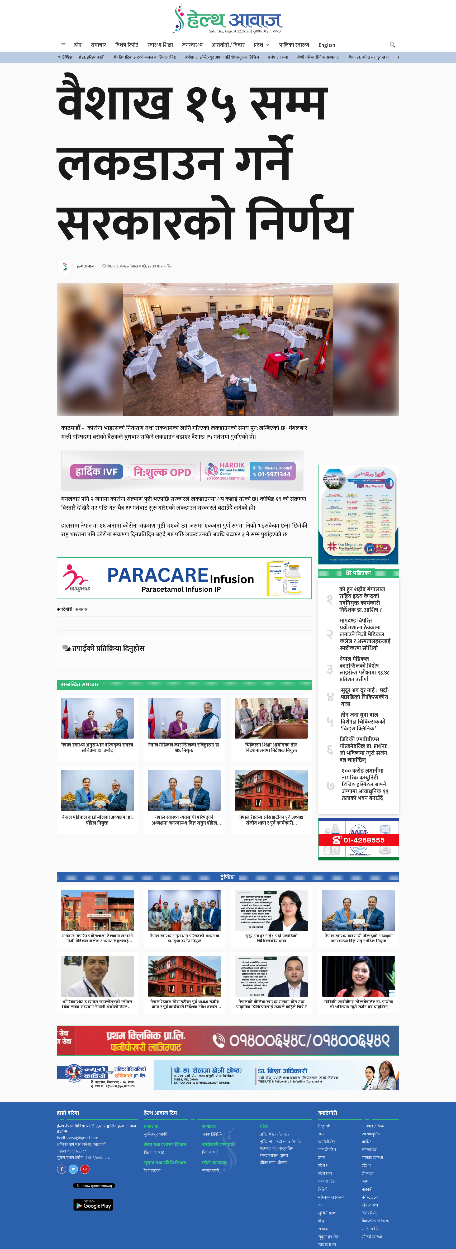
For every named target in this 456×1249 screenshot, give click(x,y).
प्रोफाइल (367, 1173)
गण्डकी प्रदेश (327, 1150)
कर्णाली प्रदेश (327, 1142)
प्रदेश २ (366, 1165)
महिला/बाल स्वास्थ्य (331, 1197)
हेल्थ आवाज (85, 266)
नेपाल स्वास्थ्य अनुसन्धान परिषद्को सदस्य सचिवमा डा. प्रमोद (97, 748)
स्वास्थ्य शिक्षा (160, 45)
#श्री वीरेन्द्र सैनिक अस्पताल (318, 57)
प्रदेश (259, 45)
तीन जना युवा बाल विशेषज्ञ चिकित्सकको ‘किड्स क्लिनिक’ (363, 722)
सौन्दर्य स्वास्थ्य (372, 1237)
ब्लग (365, 1181)
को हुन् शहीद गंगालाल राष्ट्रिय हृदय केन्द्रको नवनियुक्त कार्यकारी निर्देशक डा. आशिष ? (362, 600)
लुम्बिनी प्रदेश (327, 1213)
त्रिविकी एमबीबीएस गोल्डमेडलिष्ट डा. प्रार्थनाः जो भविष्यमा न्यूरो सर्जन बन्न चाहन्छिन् (363, 750)
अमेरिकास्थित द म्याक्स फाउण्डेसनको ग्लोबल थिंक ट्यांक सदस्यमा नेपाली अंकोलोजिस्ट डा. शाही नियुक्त (97, 1007)
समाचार (98, 45)
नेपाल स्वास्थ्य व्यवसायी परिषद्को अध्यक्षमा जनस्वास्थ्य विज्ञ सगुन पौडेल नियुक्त (184, 823)
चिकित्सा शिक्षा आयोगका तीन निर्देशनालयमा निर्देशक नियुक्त (271, 748)
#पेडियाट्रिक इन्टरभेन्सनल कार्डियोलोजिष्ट (144, 57)
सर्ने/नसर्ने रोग (371, 1229)
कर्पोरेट (367, 1142)
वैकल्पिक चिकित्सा (375, 1221)
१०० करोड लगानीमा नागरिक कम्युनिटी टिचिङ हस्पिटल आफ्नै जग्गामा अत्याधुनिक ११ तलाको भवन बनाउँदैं (365, 785)
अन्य (321, 1134)
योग (321, 1205)
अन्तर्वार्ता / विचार (228, 45)
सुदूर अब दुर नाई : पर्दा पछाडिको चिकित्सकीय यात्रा (364, 697)
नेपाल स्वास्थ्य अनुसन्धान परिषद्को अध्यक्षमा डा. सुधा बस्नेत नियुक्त (184, 938)
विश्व (321, 1221)
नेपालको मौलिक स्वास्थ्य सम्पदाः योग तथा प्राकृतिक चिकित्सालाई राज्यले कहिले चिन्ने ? (271, 1004)
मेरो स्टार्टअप (370, 1197)
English (327, 45)
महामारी (367, 1189)
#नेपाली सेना (278, 57)
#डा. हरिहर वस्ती (91, 57)
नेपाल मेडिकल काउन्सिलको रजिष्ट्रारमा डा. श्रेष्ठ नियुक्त (184, 748)
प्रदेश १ (323, 1165)
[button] (63, 45)
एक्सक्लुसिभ (371, 1134)
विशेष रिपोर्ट (126, 45)
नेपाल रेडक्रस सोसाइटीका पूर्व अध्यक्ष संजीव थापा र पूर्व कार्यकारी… (271, 820)
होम (78, 45)
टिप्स (321, 1157)
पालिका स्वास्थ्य (294, 45)
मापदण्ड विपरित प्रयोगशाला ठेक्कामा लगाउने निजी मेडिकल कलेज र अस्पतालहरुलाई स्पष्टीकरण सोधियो (365, 635)
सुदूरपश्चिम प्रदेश (328, 1237)
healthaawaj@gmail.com (77, 1138)
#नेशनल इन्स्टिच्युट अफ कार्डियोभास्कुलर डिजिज (222, 57)
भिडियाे (322, 1189)
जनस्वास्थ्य (192, 45)
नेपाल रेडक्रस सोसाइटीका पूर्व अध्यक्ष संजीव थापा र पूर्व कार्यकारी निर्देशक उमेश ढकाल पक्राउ (184, 1007)
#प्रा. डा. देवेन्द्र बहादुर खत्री (368, 57)
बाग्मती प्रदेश (326, 1181)
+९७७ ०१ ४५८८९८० (72, 1151)
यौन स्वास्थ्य (370, 1205)
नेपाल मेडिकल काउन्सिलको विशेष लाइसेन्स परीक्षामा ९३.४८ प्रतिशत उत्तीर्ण (365, 669)
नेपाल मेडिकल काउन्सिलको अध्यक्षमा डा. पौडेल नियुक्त (97, 820)
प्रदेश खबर (325, 1173)
